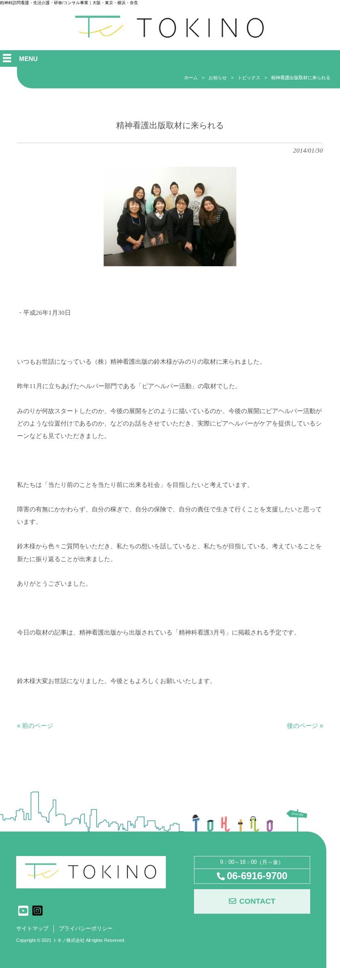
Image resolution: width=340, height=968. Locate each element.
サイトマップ (32, 929)
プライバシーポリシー (86, 929)
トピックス (249, 77)
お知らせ (218, 77)
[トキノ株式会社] (170, 37)
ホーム (191, 77)
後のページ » (305, 725)
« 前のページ (35, 725)
